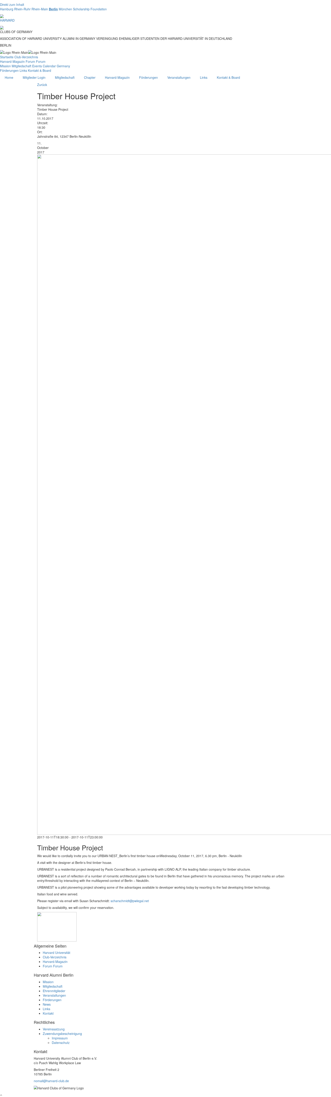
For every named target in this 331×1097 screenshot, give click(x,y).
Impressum (60, 1038)
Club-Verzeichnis (26, 57)
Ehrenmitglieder (54, 991)
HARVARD (7, 20)
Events (37, 66)
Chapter (89, 77)
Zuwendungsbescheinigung (62, 1033)
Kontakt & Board (39, 70)
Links (23, 70)
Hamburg (6, 9)
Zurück (42, 84)
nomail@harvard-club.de (51, 1081)
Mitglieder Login (34, 77)
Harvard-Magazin (12, 61)
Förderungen (9, 70)
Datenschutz (61, 1042)
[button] (57, 926)
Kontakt (48, 1013)
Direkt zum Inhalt (12, 4)
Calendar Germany (56, 66)
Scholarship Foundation (90, 9)
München (65, 9)
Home (9, 77)
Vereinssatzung (54, 1029)
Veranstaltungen (178, 77)
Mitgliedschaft (21, 66)
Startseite (7, 57)
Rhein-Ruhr (22, 9)
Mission (5, 66)
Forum (30, 61)
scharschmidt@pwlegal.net (130, 901)
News (47, 1004)
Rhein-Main (40, 9)
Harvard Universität (56, 952)
